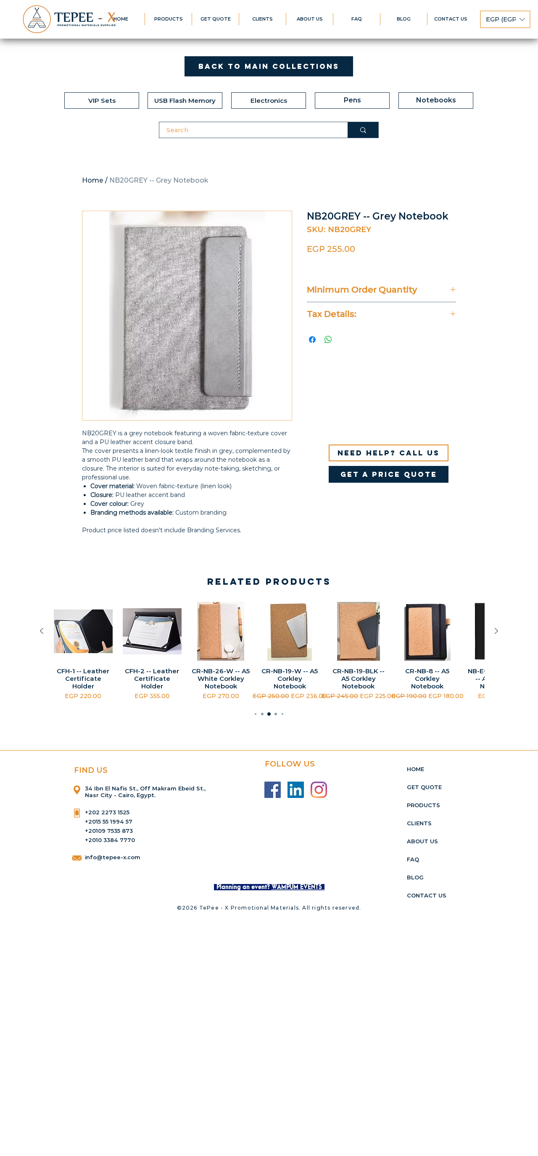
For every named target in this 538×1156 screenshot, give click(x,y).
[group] (269, 652)
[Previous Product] (42, 631)
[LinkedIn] (295, 790)
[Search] (363, 130)
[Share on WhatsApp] (328, 340)
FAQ (413, 859)
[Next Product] (496, 631)
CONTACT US (426, 895)
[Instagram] (319, 790)
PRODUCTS (423, 805)
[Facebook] (272, 790)
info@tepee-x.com (112, 857)
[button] (505, 19)
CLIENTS (419, 823)
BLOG (415, 877)
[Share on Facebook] (312, 340)
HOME (415, 769)
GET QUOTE (424, 787)
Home (92, 180)
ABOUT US (422, 841)
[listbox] (505, 19)
